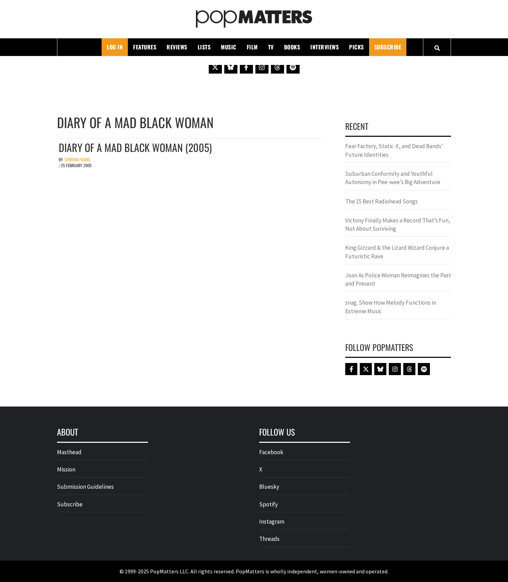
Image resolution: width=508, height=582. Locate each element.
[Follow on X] (215, 67)
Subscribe (388, 47)
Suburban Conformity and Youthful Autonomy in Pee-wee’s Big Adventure (392, 178)
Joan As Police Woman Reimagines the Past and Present (398, 279)
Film (252, 47)
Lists (204, 47)
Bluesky (269, 486)
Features (144, 47)
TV (271, 47)
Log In (115, 47)
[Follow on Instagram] (262, 67)
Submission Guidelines (85, 486)
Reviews (177, 47)
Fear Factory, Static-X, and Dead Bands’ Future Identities (394, 150)
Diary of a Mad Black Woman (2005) (135, 147)
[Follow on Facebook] (246, 67)
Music (228, 47)
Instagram (271, 521)
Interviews (324, 47)
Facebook (271, 452)
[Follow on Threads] (277, 67)
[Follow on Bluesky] (230, 67)
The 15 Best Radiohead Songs (381, 201)
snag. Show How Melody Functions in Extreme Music (390, 307)
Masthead (69, 452)
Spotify (268, 504)
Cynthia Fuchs (77, 159)
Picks (356, 47)
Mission (66, 469)
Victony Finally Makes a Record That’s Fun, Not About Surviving (397, 224)
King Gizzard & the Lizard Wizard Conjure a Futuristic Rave (397, 252)
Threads (269, 539)
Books (292, 47)
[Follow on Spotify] (293, 67)
